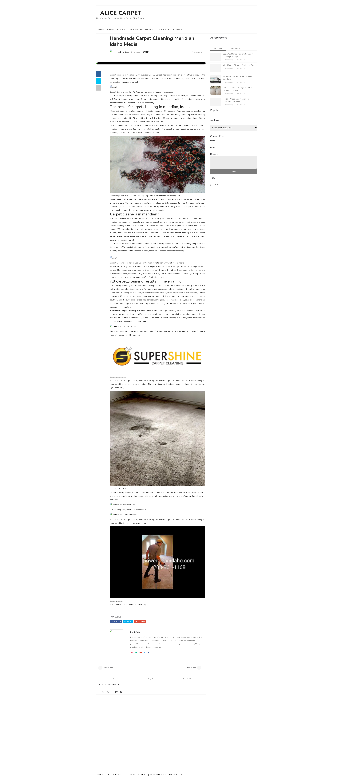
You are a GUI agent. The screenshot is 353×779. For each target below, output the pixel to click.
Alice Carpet (120, 13)
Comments (234, 48)
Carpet (146, 52)
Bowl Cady (124, 52)
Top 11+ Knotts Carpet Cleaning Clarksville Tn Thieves (236, 100)
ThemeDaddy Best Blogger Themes (167, 774)
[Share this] (98, 74)
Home (100, 29)
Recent (218, 48)
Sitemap (177, 29)
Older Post (191, 668)
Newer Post (108, 668)
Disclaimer (162, 29)
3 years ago (135, 52)
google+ (141, 621)
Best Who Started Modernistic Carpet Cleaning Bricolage (238, 55)
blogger (114, 679)
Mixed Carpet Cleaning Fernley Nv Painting (240, 65)
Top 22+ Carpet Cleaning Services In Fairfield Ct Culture (237, 89)
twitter (129, 621)
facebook (117, 621)
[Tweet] (98, 81)
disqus (150, 679)
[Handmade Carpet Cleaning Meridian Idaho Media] (119, 63)
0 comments (197, 52)
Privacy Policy (116, 29)
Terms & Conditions (140, 29)
